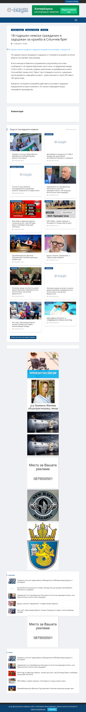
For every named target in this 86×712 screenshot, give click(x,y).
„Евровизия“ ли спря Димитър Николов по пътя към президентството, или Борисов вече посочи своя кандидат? (59, 189)
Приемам (52, 709)
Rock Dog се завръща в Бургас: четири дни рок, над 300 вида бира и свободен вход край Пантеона (23, 224)
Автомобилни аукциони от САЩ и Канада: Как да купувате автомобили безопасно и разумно (60, 156)
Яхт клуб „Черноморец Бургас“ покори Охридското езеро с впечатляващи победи (23, 324)
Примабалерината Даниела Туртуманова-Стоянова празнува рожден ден (24, 257)
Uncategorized (16, 201)
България (49, 134)
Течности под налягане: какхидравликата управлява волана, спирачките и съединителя (25, 189)
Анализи (49, 167)
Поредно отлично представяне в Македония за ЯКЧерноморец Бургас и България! (24, 156)
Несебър (44, 30)
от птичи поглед (72, 1)
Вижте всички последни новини (23, 337)
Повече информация (38, 709)
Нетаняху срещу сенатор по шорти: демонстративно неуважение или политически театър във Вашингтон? (25, 291)
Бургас (13, 134)
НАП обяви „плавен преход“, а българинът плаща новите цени (59, 222)
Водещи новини (32, 30)
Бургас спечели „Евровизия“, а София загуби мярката (58, 256)
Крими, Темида (17, 30)
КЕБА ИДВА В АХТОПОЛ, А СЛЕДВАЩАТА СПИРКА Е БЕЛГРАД (59, 319)
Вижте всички (71, 129)
